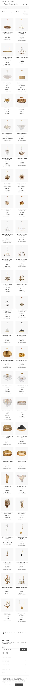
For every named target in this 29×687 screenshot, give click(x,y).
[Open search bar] (23, 4)
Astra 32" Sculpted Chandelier (7, 184)
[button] (26, 4)
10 (22, 632)
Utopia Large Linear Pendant (7, 58)
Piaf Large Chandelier (22, 234)
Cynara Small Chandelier (21, 209)
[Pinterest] (7, 653)
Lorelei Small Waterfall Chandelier (7, 159)
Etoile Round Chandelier (21, 259)
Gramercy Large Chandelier (22, 57)
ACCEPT (19, 685)
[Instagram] (3, 653)
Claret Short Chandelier (21, 158)
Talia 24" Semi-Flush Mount (22, 385)
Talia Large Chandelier (7, 133)
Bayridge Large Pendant (21, 310)
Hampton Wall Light (21, 486)
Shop (6, 8)
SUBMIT (23, 649)
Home (3, 8)
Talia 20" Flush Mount (7, 385)
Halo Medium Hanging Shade (7, 360)
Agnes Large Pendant (22, 335)
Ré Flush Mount (7, 108)
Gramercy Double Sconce (7, 587)
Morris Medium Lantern (22, 284)
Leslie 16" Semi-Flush (21, 108)
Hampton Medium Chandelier (7, 83)
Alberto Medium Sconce (7, 537)
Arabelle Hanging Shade (21, 360)
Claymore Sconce (7, 486)
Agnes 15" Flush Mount (22, 436)
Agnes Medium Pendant (7, 335)
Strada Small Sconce (21, 512)
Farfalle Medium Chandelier (7, 209)
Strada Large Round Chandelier (21, 184)
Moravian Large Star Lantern (7, 285)
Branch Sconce (7, 613)
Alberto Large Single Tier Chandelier (7, 235)
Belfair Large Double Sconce (21, 613)
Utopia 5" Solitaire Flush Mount (7, 437)
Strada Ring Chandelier (7, 32)
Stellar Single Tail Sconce (22, 562)
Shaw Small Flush (22, 461)
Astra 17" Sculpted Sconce (7, 512)
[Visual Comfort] (10, 4)
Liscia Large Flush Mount (21, 411)
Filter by (4, 11)
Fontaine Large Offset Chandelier (7, 260)
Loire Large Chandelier (22, 133)
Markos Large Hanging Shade (22, 83)
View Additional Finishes (7, 39)
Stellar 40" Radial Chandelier (22, 33)
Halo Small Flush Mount (7, 461)
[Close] (26, 678)
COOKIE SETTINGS (9, 685)
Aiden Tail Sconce (7, 562)
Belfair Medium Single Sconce (22, 538)
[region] (14, 681)
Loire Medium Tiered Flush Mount (7, 411)
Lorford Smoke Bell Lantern (7, 310)
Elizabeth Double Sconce (21, 587)
